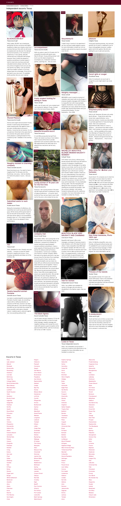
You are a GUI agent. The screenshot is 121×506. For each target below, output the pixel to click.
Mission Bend (38, 392)
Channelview (92, 422)
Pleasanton (10, 424)
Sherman (36, 454)
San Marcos (37, 370)
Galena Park (37, 469)
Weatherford (37, 462)
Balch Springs (38, 497)
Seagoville (10, 402)
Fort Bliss (91, 490)
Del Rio (9, 407)
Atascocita (92, 360)
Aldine (8, 430)
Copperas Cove (93, 364)
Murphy (63, 398)
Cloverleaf (37, 452)
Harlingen (64, 458)
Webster (36, 415)
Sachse (36, 407)
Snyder (91, 484)
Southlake (37, 430)
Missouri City (38, 450)
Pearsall (36, 364)
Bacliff (36, 484)
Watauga (36, 439)
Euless (9, 452)
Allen (35, 447)
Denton (9, 471)
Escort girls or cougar (98, 74)
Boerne (9, 492)
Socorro (63, 392)
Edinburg (9, 460)
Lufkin (36, 426)
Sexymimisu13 (67, 39)
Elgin (35, 482)
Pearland (9, 445)
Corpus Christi (38, 473)
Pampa (9, 439)
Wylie (90, 385)
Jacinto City (37, 456)
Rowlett (9, 447)
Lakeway (91, 377)
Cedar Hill (64, 368)
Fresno (91, 445)
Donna (63, 492)
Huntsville (64, 385)
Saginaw (63, 490)
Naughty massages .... (71, 92)
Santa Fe (91, 366)
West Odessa (10, 385)
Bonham (63, 432)
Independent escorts (12, 5)
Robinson (64, 417)
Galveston (92, 405)
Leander (36, 471)
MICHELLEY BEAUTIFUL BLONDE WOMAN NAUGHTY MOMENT (73, 153)
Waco (90, 480)
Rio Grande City (93, 477)
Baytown (91, 447)
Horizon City (92, 437)
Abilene (63, 482)
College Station (11, 381)
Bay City (36, 387)
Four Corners (38, 486)
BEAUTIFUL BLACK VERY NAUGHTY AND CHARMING (73, 234)
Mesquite (37, 445)
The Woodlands (93, 426)
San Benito (64, 390)
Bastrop (91, 430)
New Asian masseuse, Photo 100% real (100, 236)
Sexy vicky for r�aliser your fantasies (100, 171)
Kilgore (36, 360)
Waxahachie (92, 381)
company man (40, 234)
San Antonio (37, 379)
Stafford (91, 400)
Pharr (8, 456)
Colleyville (64, 454)
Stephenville (92, 424)
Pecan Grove (65, 465)
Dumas (36, 390)
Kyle (8, 465)
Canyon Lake (92, 495)
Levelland (91, 375)
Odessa (36, 475)
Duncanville (10, 426)
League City (92, 458)
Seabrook (91, 452)
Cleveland (92, 469)
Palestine (91, 432)
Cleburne (37, 362)
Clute (8, 499)
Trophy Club (65, 409)
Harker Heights (65, 407)
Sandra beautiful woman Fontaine (17, 292)
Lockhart (9, 390)
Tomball (36, 422)
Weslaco (91, 492)
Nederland (92, 488)
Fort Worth (92, 475)
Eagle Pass (64, 387)
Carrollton (64, 366)
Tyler (90, 413)
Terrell (91, 392)
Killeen (36, 424)
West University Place (67, 447)
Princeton (9, 413)
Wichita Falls (10, 437)
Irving (8, 450)
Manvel (9, 364)
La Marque (64, 439)
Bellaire (63, 435)
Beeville (63, 437)
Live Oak (9, 375)
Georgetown (92, 435)
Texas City (10, 379)
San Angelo (10, 497)
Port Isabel (64, 471)
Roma (8, 469)
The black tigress (41, 314)
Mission (63, 424)
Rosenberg (10, 370)
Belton (9, 415)
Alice (8, 484)
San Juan (9, 454)
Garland (36, 383)
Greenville (64, 396)
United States (24, 5)
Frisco (63, 462)
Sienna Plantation (66, 456)
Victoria (9, 422)
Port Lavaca (37, 492)
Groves (36, 402)
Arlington (64, 443)
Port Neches (10, 495)
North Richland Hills (12, 383)
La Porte (36, 396)
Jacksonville (65, 488)
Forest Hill (92, 409)
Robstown (92, 450)
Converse (37, 366)
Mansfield (37, 411)
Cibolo (63, 400)
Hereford (9, 396)
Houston (91, 407)
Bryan (63, 428)
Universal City (93, 465)
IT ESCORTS (10, 2)
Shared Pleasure (13, 118)
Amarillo (9, 482)
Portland (64, 430)
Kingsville (10, 443)
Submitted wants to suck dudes (17, 202)
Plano (63, 420)
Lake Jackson (11, 362)
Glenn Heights (65, 377)
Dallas (8, 458)
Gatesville (64, 362)
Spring (36, 467)
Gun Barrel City (93, 402)
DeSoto (36, 435)
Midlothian (92, 398)
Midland (91, 456)
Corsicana (92, 471)
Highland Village (66, 445)
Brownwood (37, 375)
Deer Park (92, 417)
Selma (63, 364)
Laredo (91, 486)
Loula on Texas (68, 342)
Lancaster (9, 435)
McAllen (9, 417)
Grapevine (92, 482)
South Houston (11, 392)
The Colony (37, 443)
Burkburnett (37, 405)
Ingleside (9, 400)
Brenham (64, 375)
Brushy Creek (11, 398)
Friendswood (92, 396)
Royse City (92, 411)
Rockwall (9, 366)
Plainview (9, 488)
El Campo (37, 441)
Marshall (63, 452)
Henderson (37, 394)
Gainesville (92, 368)
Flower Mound (93, 383)
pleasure (92, 39)
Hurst (63, 370)
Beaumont (37, 432)
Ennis (8, 490)
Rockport (36, 460)
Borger (9, 475)
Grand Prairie (38, 413)
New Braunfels (11, 387)
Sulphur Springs (66, 360)
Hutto (8, 420)
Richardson (92, 497)
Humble (9, 462)
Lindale (63, 477)
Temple (63, 497)
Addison (63, 475)
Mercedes (92, 454)
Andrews (64, 402)
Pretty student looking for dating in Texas (44, 99)
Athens (36, 409)
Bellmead (37, 465)
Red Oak (36, 477)
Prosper (91, 420)
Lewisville (37, 495)
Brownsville (10, 368)
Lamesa (63, 495)
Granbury (9, 372)
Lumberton (64, 473)
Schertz (36, 488)
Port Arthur (37, 490)
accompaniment (40, 47)
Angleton (64, 405)
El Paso (9, 467)
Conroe (63, 469)
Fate (90, 467)
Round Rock (10, 411)
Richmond (92, 390)
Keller (90, 439)
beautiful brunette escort (44, 131)
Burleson (91, 394)
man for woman (68, 281)
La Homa (91, 443)
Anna (62, 499)
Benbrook (9, 480)
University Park (65, 426)
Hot (8, 245)
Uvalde (36, 385)
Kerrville (63, 480)
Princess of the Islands (98, 272)
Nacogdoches (93, 370)
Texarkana (64, 415)
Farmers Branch (11, 432)
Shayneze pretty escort (98, 110)
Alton (90, 441)
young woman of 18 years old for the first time (46, 184)
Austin (91, 428)
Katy (90, 372)
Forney (91, 473)
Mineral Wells (38, 458)
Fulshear (9, 405)
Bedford (63, 411)
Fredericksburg (93, 362)
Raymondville (38, 381)
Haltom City (10, 428)
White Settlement (12, 477)
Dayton (63, 460)
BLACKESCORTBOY (15, 39)
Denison (63, 486)
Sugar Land (10, 473)
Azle (90, 460)
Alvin (62, 484)
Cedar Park (37, 428)
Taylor (63, 383)
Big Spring (37, 437)
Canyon (9, 441)
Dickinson (92, 379)
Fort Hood (92, 387)
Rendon (63, 413)
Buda (62, 381)
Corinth (36, 398)
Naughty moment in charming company (19, 164)
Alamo (8, 486)
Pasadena (37, 377)
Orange (91, 415)
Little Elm (91, 462)
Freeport (64, 394)
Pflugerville (37, 400)
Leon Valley (64, 467)
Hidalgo (63, 379)
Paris (8, 360)
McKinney (10, 377)
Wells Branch (38, 499)
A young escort (95, 314)
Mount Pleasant (66, 441)
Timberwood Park (66, 450)
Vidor (8, 394)
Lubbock (36, 420)
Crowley (36, 480)
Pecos (63, 372)
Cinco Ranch (37, 372)
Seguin (36, 368)
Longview (37, 417)
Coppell (63, 422)
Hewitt (9, 409)
